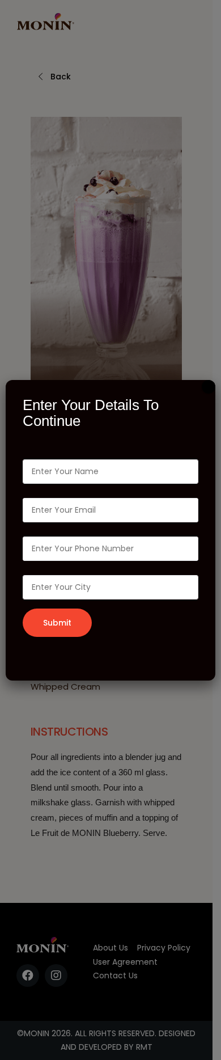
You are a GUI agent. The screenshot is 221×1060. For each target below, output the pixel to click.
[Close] (208, 387)
